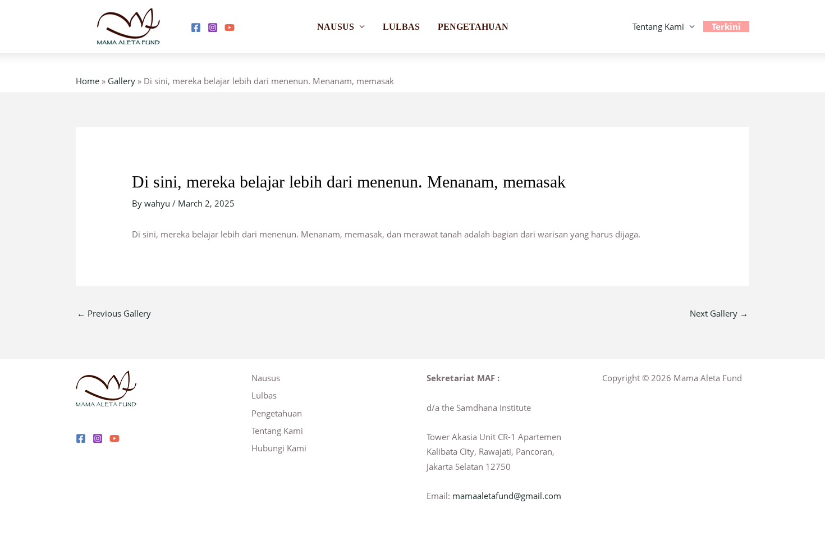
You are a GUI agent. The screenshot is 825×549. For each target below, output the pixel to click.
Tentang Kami (658, 26)
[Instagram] (213, 27)
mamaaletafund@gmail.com (506, 495)
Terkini (726, 26)
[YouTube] (229, 27)
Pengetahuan (473, 26)
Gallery (121, 80)
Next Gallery (719, 313)
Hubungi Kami (278, 448)
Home (87, 80)
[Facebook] (196, 27)
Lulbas (401, 26)
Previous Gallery (114, 313)
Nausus (335, 26)
